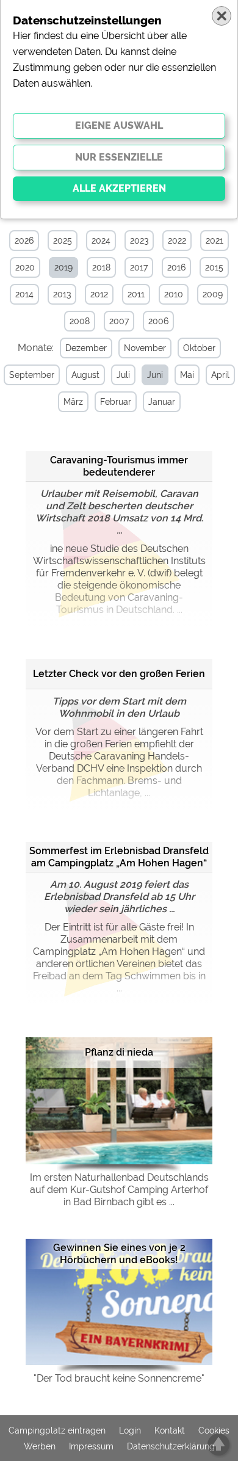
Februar (115, 402)
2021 (214, 240)
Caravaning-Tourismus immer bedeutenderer (119, 466)
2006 (158, 321)
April (220, 375)
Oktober (199, 348)
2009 (213, 294)
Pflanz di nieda (119, 1052)
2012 (99, 294)
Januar (161, 402)
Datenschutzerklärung (171, 1446)
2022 (177, 240)
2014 (24, 294)
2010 (173, 294)
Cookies (213, 1430)
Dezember (86, 348)
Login (130, 1430)
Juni (155, 375)
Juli (123, 375)
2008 (80, 321)
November (145, 348)
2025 (62, 240)
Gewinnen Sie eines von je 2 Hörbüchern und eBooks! (119, 1254)
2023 (139, 240)
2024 (101, 240)
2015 (214, 267)
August (85, 375)
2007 (119, 321)
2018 (101, 267)
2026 (24, 240)
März (73, 402)
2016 (176, 267)
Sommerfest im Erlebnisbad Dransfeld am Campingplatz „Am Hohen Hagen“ (119, 857)
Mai (187, 375)
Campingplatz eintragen (57, 1430)
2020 (25, 267)
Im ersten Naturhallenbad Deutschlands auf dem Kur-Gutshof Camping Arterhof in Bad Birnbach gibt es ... (119, 1190)
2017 (139, 267)
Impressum (91, 1446)
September (31, 375)
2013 (62, 294)
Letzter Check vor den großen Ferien (119, 674)
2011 (136, 294)
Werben (40, 1446)
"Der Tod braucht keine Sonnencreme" (119, 1378)
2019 (63, 267)
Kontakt (169, 1430)
